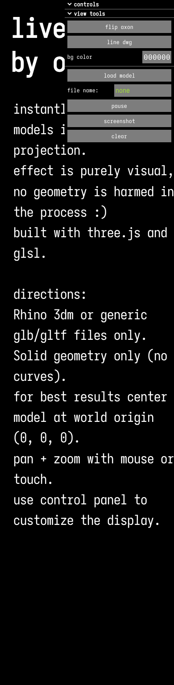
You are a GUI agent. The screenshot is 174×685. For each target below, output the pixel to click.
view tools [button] (89, 13)
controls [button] (86, 4)
